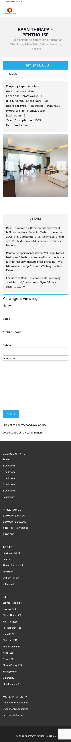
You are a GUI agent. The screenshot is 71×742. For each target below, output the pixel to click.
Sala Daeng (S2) (11, 621)
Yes (26, 125)
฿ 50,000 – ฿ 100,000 (14, 521)
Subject (8, 345)
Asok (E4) (8, 659)
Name (7, 305)
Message (9, 358)
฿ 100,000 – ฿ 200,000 (15, 528)
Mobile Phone (12, 332)
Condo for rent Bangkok (15, 708)
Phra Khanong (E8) (12, 684)
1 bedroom (9, 465)
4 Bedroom (36, 105)
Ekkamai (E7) (9, 677)
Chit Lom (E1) (10, 640)
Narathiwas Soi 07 (32, 95)
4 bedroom (9, 484)
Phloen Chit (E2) (11, 646)
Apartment (35, 86)
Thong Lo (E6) (10, 671)
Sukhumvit (8, 584)
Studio (6, 459)
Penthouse (54, 105)
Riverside (8, 571)
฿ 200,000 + (9, 534)
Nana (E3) (8, 652)
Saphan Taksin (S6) (13, 602)
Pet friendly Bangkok (14, 715)
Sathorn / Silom (24, 91)
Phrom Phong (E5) (12, 665)
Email (6, 318)
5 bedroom (9, 490)
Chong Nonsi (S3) (37, 100)
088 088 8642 (14, 1)
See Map (13, 74)
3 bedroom (9, 478)
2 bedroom (9, 471)
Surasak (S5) (9, 609)
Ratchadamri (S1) (12, 627)
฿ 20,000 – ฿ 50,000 (14, 515)
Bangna (7, 559)
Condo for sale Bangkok (15, 702)
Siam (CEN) (8, 634)
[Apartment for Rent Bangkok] (8, 11)
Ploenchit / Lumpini (13, 565)
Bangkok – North (12, 552)
